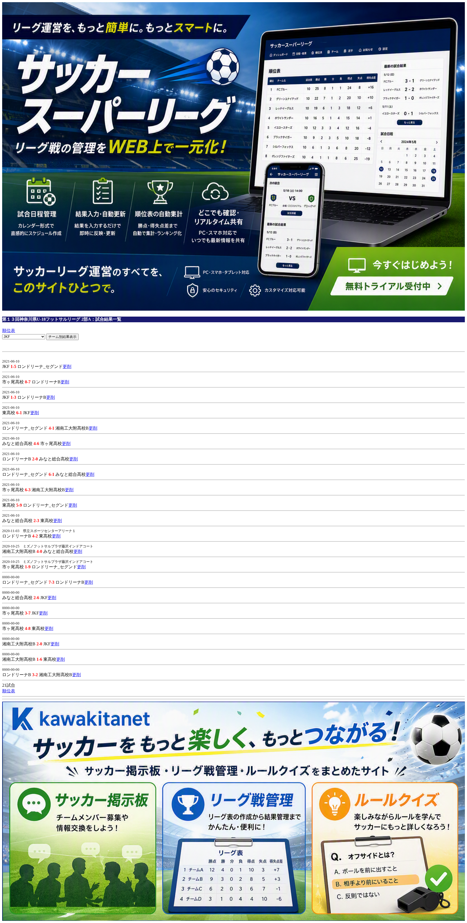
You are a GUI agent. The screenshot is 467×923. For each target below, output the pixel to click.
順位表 (8, 330)
